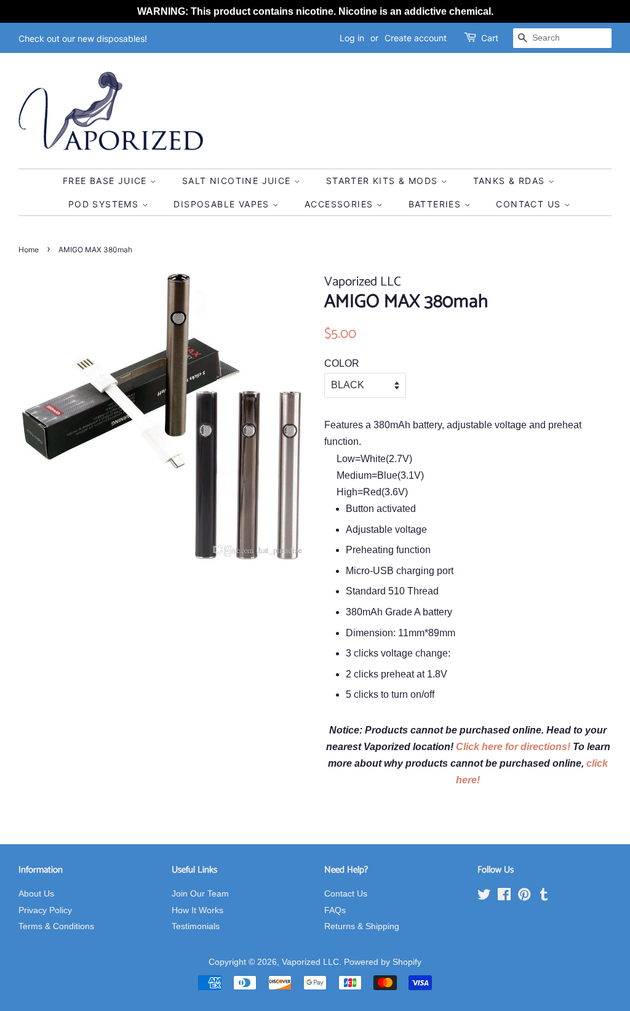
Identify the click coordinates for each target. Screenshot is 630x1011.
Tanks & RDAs (510, 180)
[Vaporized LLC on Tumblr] (544, 896)
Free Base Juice (106, 180)
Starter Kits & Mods (383, 180)
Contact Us (530, 204)
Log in (352, 38)
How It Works (197, 910)
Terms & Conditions (56, 926)
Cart (489, 38)
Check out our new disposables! (82, 38)
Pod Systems (105, 204)
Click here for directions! (514, 746)
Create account (416, 38)
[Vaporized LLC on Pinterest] (524, 896)
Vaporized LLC (310, 962)
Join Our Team (200, 893)
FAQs (335, 910)
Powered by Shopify (382, 962)
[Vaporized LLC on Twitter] (484, 896)
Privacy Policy (45, 910)
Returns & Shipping (361, 926)
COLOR (341, 363)
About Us (36, 893)
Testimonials (196, 926)
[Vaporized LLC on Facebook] (504, 896)
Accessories (341, 204)
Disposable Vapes (223, 204)
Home (28, 249)
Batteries (437, 204)
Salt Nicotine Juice (238, 180)
